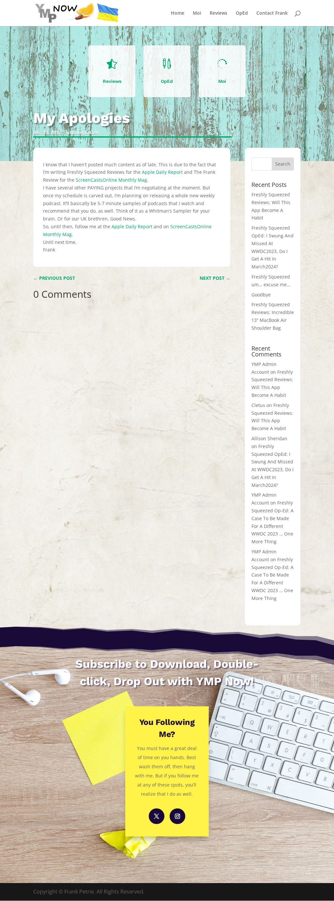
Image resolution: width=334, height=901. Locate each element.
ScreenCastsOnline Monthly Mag (111, 180)
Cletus (258, 405)
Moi (197, 13)
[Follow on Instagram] (177, 816)
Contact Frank (272, 13)
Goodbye (261, 295)
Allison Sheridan (269, 438)
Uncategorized (82, 132)
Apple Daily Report (162, 172)
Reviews (218, 13)
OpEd (242, 13)
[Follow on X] (156, 816)
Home (177, 13)
